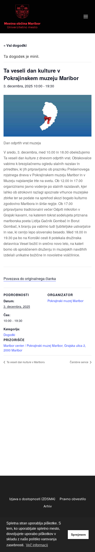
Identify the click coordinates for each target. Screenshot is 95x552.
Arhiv (48, 506)
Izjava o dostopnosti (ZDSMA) (32, 499)
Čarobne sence (79, 362)
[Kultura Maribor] (22, 16)
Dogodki (9, 334)
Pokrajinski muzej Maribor (66, 301)
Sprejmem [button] (78, 534)
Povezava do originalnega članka (30, 278)
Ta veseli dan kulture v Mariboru (25, 362)
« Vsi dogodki (15, 45)
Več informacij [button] (37, 545)
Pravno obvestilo (73, 499)
